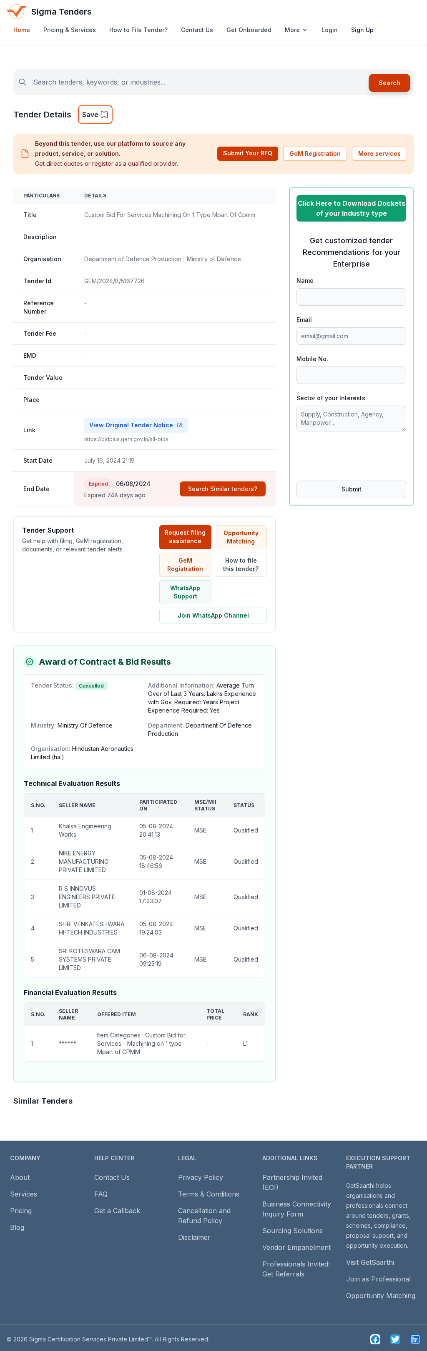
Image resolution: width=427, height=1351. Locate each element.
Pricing (21, 1210)
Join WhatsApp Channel (213, 615)
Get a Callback (117, 1210)
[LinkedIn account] (415, 1339)
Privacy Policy (200, 1177)
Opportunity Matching (241, 537)
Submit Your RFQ (247, 153)
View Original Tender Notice (131, 425)
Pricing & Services (69, 29)
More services (379, 153)
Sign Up (362, 29)
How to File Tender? (138, 29)
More (292, 29)
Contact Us (197, 29)
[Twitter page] (395, 1339)
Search (389, 82)
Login (330, 29)
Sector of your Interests (330, 397)
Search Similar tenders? (222, 488)
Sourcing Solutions (292, 1230)
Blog (17, 1227)
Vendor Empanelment (296, 1247)
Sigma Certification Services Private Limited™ (90, 1339)
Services (23, 1194)
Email (304, 319)
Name (305, 280)
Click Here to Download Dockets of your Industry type (351, 208)
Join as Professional (378, 1279)
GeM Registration (315, 153)
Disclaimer (194, 1237)
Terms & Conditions (208, 1194)
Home (21, 29)
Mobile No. (312, 358)
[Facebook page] (375, 1339)
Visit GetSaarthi (370, 1262)
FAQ (101, 1194)
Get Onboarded (248, 29)
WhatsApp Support (185, 592)
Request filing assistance (185, 536)
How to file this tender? (241, 564)
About (20, 1177)
